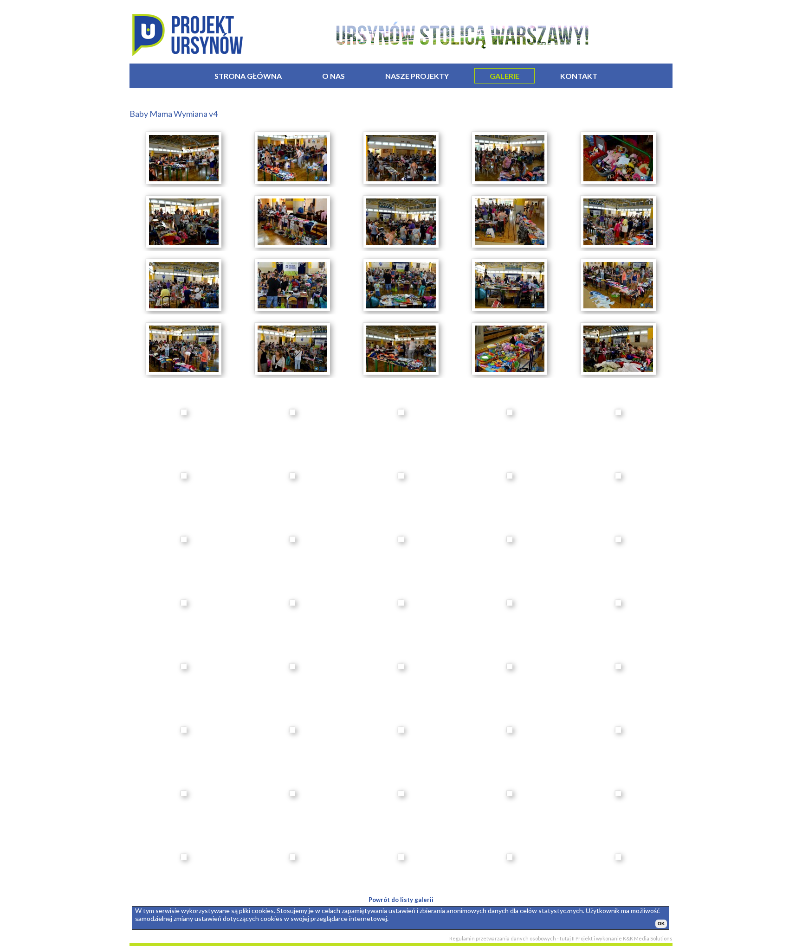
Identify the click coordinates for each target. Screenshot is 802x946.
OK (661, 923)
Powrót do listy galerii (401, 899)
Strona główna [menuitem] (248, 75)
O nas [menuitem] (333, 75)
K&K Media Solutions (648, 938)
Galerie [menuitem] (504, 75)
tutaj (565, 938)
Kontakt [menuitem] (578, 75)
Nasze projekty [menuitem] (417, 75)
